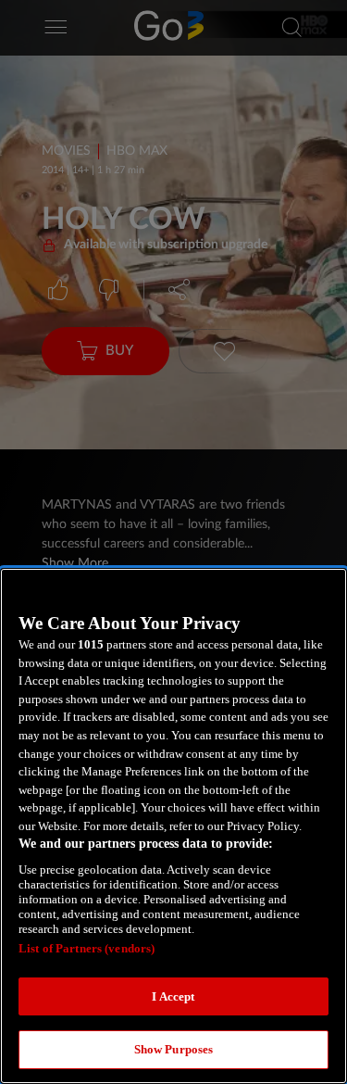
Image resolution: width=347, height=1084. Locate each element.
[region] (173, 826)
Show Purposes (174, 1049)
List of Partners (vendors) (87, 948)
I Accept (173, 996)
